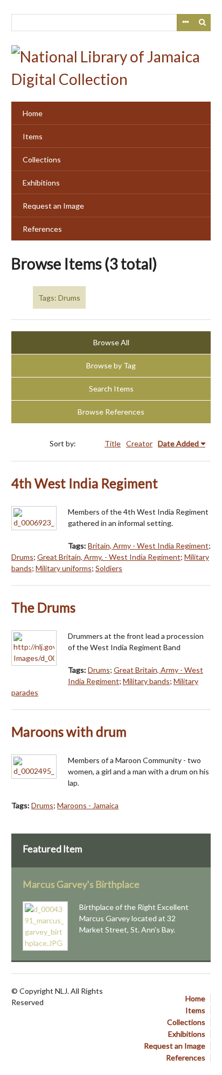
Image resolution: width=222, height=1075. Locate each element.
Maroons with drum (69, 731)
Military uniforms (64, 568)
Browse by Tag (111, 365)
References (42, 228)
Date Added (178, 443)
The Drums (43, 607)
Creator (139, 443)
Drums (22, 556)
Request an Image (53, 205)
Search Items (111, 388)
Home (33, 113)
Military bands (146, 681)
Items (33, 136)
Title (113, 443)
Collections (42, 159)
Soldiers (108, 568)
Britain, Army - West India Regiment (148, 545)
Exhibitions (41, 182)
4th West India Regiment (84, 483)
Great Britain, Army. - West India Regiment (109, 556)
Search (202, 22)
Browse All (111, 342)
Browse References (111, 411)
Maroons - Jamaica (88, 805)
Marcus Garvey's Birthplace (81, 884)
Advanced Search (185, 22)
